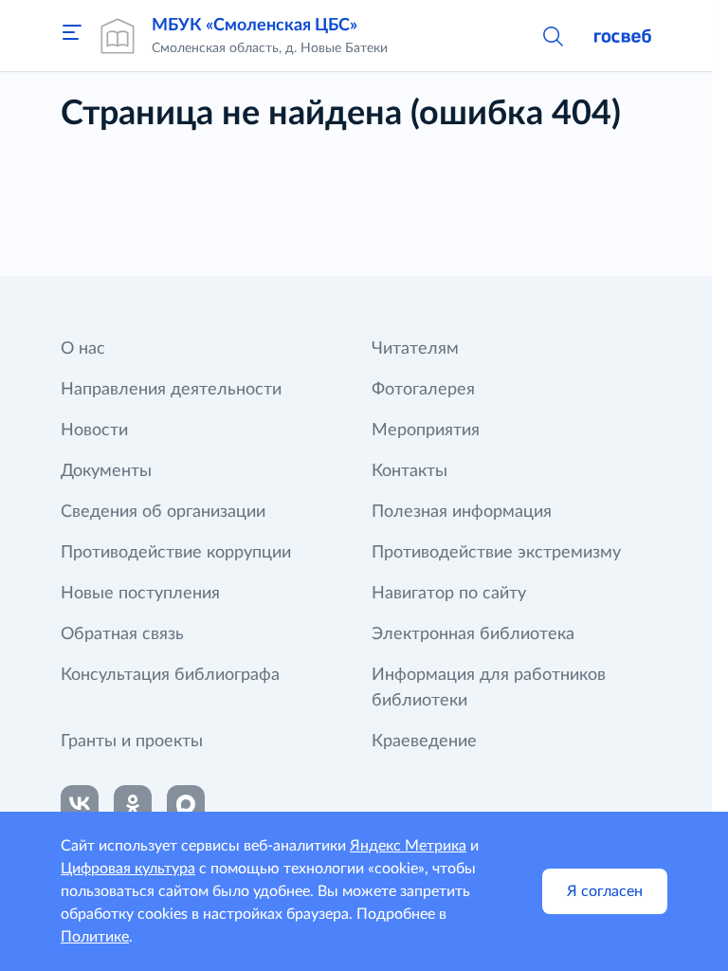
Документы (106, 471)
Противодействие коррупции (176, 552)
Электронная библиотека (473, 634)
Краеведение (424, 741)
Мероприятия (426, 430)
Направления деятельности (171, 389)
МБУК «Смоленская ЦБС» (254, 25)
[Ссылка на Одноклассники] (133, 804)
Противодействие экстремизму (496, 552)
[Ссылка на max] (186, 804)
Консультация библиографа (170, 675)
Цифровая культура (128, 868)
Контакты (409, 471)
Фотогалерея (423, 389)
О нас (83, 348)
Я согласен (605, 891)
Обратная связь (122, 634)
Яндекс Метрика (408, 845)
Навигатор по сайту (449, 593)
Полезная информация (462, 512)
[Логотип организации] (117, 36)
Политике (95, 936)
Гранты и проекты (132, 741)
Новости (94, 430)
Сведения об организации (163, 512)
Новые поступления (140, 593)
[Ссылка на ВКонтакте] (80, 804)
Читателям (415, 348)
